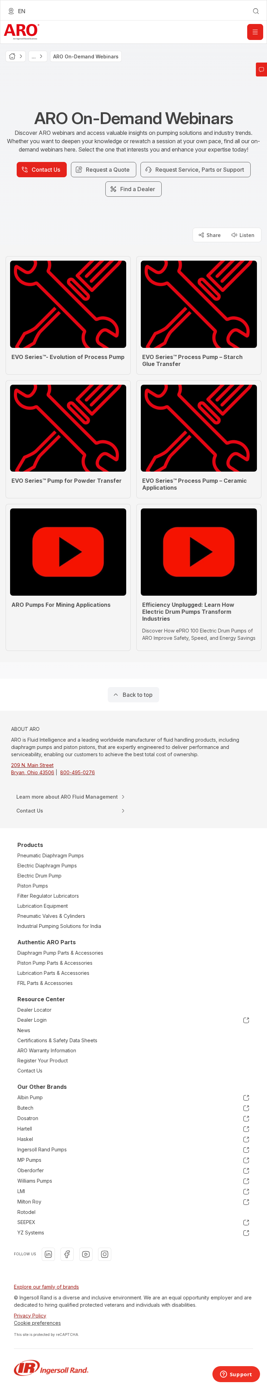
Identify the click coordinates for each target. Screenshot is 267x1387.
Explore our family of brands (46, 1287)
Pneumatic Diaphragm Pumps (50, 855)
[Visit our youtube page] (85, 1254)
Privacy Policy (30, 1316)
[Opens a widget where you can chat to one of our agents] (236, 1375)
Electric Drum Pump (39, 876)
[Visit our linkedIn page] (48, 1254)
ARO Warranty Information (46, 1050)
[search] (256, 11)
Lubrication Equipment (42, 906)
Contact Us (29, 1071)
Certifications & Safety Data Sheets (57, 1040)
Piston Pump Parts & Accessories (54, 963)
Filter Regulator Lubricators (48, 896)
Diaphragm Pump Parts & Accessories (60, 953)
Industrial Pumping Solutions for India (59, 926)
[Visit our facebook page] (67, 1254)
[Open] (255, 32)
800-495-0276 (77, 772)
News (23, 1030)
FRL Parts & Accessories (45, 983)
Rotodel (26, 1212)
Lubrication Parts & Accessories (53, 973)
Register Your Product (42, 1060)
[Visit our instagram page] (104, 1254)
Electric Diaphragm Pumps (47, 865)
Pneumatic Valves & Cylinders (51, 916)
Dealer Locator (34, 1010)
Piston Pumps (32, 886)
